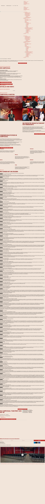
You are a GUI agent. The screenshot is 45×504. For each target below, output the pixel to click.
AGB (23, 442)
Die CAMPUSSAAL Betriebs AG (29, 27)
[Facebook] (39, 442)
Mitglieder (27, 30)
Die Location (26, 20)
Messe (27, 26)
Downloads (25, 2)
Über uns (25, 18)
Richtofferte (25, 8)
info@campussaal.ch (13, 442)
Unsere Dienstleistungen (28, 43)
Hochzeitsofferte (27, 14)
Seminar (27, 24)
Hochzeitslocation (28, 23)
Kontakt (27, 32)
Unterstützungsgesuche (28, 17)
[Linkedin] (34, 442)
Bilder (27, 16)
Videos (26, 45)
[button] (34, 5)
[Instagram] (36, 442)
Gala (27, 25)
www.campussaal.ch (13, 443)
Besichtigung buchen (26, 3)
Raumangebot (27, 22)
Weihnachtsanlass (27, 13)
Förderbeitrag (28, 29)
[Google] (38, 442)
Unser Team (26, 19)
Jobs (24, 1)
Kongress (27, 47)
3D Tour (25, 4)
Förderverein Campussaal (28, 28)
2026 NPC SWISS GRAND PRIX (5, 89)
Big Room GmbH (26, 7)
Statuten (27, 31)
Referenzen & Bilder (27, 15)
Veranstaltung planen (27, 12)
